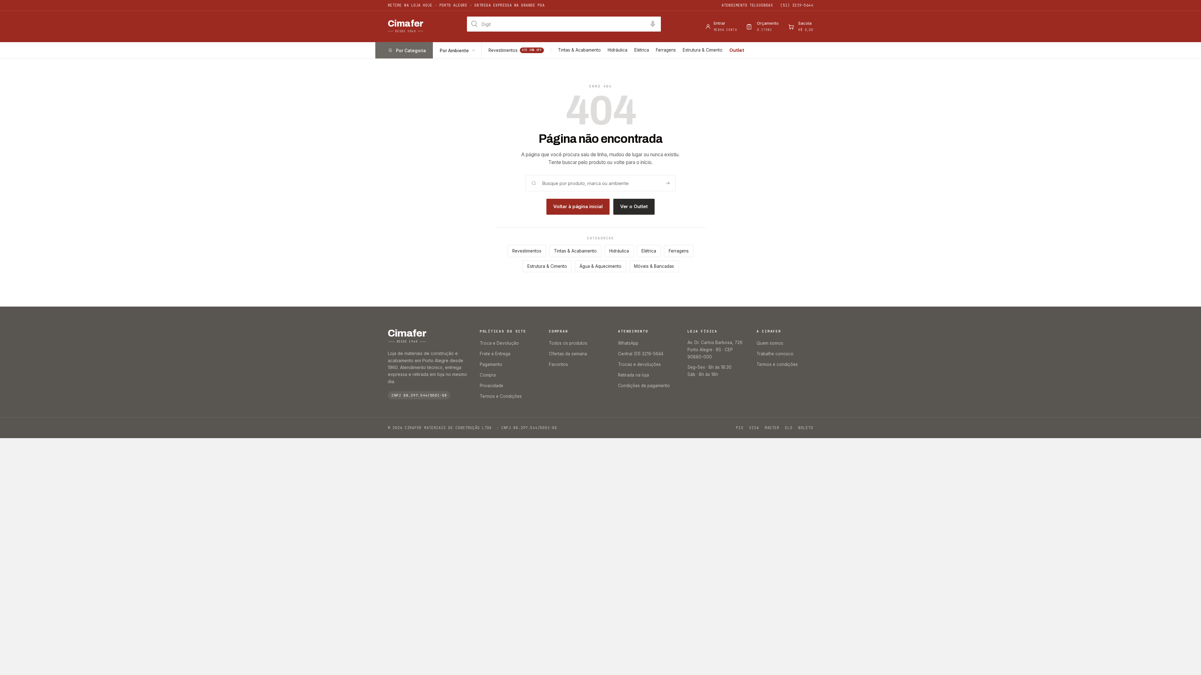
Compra (488, 375)
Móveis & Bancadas (654, 266)
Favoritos (558, 364)
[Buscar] (667, 183)
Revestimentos (515, 50)
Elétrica (641, 50)
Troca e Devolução (499, 343)
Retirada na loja (633, 375)
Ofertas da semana (568, 353)
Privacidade (491, 385)
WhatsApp (628, 343)
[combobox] (564, 24)
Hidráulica (617, 50)
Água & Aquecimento (600, 266)
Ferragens (666, 50)
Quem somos (770, 343)
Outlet (736, 50)
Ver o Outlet (634, 206)
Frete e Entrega (495, 353)
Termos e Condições (501, 396)
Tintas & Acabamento (579, 50)
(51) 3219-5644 (796, 5)
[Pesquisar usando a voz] (652, 24)
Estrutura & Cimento (702, 50)
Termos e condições (777, 364)
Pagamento (491, 364)
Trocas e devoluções (639, 364)
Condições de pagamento (644, 385)
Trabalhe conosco (775, 353)
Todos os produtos (568, 343)
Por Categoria (411, 50)
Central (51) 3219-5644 (640, 353)
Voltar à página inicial (577, 206)
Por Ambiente (454, 50)
